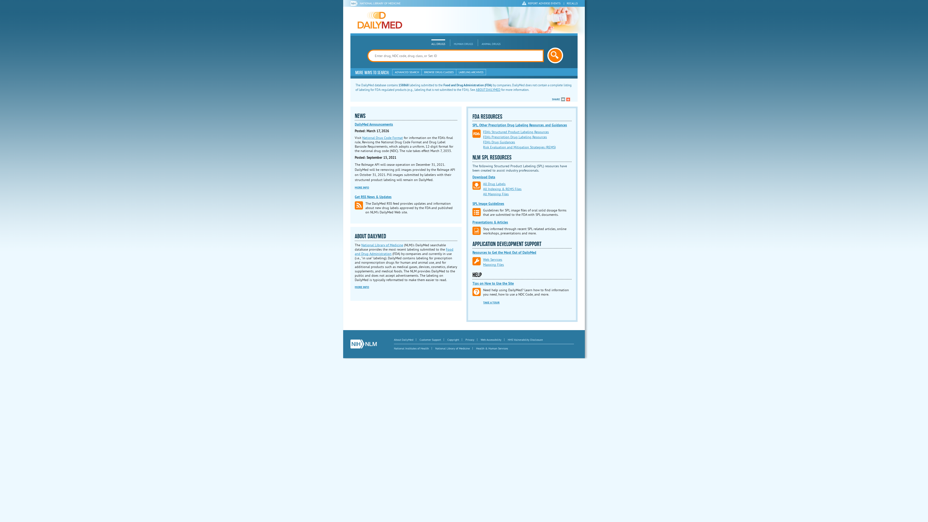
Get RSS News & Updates (373, 197)
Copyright (453, 339)
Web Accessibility (491, 339)
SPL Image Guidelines (488, 204)
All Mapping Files (496, 194)
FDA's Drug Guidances (499, 142)
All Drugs (438, 44)
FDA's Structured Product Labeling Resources (516, 132)
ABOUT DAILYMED (488, 90)
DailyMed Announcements (374, 124)
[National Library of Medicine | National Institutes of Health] (363, 344)
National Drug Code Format (382, 138)
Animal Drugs (491, 44)
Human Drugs (463, 44)
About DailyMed (403, 339)
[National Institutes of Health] (355, 3)
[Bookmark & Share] (568, 99)
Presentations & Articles (490, 222)
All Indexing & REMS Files (502, 189)
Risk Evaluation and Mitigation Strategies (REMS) (519, 147)
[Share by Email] (563, 99)
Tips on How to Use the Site (493, 283)
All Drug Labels (494, 184)
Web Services (492, 259)
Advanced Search (407, 72)
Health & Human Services (492, 348)
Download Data (483, 177)
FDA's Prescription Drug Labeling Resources (515, 137)
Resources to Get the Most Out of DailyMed (504, 252)
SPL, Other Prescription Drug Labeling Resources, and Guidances (519, 125)
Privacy (469, 339)
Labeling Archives (471, 72)
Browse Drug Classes (439, 72)
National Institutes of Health (411, 348)
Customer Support (430, 339)
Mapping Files (493, 264)
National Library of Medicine (380, 3)
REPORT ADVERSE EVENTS (544, 3)
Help (477, 275)
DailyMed (380, 20)
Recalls (572, 3)
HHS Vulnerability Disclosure (525, 339)
